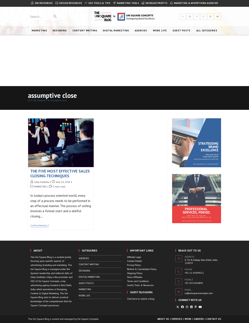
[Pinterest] (196, 307)
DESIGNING (84, 270)
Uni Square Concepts (88, 318)
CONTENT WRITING (89, 264)
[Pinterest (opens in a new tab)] (197, 16)
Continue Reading (39, 225)
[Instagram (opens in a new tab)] (203, 16)
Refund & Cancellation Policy (142, 269)
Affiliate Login (134, 257)
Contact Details (134, 261)
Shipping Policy (134, 273)
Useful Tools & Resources (140, 285)
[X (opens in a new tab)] (183, 16)
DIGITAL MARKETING (89, 276)
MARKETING (40, 186)
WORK (188, 318)
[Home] (29, 100)
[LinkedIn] (191, 307)
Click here (132, 298)
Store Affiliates (134, 277)
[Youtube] (200, 307)
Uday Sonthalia (41, 182)
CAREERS (199, 318)
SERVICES (176, 318)
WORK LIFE (84, 295)
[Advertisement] (124, 60)
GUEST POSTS (86, 283)
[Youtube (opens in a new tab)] (217, 16)
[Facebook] (182, 307)
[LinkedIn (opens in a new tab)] (210, 16)
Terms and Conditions (138, 281)
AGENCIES (84, 258)
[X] (177, 307)
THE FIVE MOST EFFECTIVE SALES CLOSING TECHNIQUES (60, 173)
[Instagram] (187, 307)
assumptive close (58, 100)
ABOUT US (163, 318)
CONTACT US (213, 318)
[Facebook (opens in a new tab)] (190, 16)
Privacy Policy (134, 265)
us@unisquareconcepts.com (199, 293)
